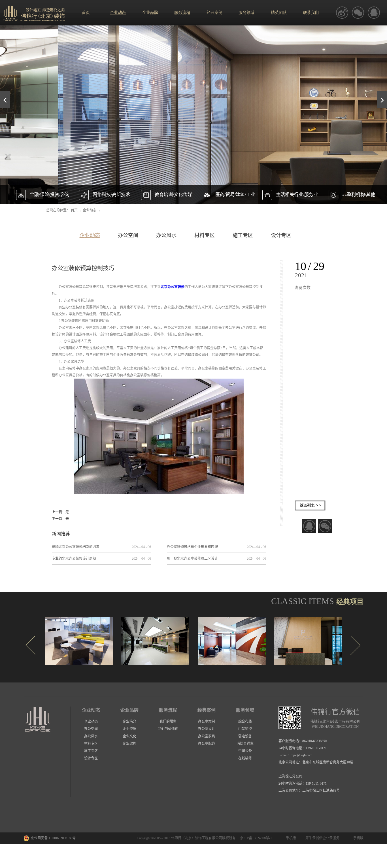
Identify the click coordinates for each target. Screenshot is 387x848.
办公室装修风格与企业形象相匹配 (192, 547)
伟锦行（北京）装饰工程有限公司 (196, 838)
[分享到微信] (325, 526)
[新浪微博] (342, 13)
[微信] (358, 13)
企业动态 (89, 210)
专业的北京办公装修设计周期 (74, 559)
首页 (86, 12)
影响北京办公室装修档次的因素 (75, 547)
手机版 (290, 838)
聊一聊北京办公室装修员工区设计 (192, 559)
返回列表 (310, 505)
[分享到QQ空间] (374, 13)
